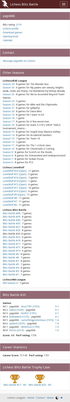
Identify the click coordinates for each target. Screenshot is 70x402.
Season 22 (8, 104)
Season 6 (8, 162)
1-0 (57, 320)
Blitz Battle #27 (11, 226)
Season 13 (8, 138)
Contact (40, 397)
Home (30, 397)
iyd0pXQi (35, 107)
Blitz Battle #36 (11, 220)
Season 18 (8, 118)
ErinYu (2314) (16, 330)
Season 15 (8, 131)
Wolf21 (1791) (29, 313)
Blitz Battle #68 (11, 213)
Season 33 (8, 87)
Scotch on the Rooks (40, 152)
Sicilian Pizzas (36, 158)
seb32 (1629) (16, 309)
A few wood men (39, 121)
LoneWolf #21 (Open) (15, 174)
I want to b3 (37, 114)
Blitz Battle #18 (11, 240)
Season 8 (8, 155)
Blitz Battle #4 (11, 267)
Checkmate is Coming (42, 148)
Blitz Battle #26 (11, 230)
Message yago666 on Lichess (19, 60)
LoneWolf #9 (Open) (14, 194)
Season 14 (8, 135)
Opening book (10, 36)
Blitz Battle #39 (11, 216)
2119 (18, 24)
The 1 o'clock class (40, 145)
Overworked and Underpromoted (47, 155)
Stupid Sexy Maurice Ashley (45, 131)
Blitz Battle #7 (11, 260)
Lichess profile (11, 28)
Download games (12, 32)
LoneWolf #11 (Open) (15, 187)
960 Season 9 (10, 283)
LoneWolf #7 (10, 201)
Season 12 (8, 141)
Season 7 (8, 158)
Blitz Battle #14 (11, 250)
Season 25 (8, 94)
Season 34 (8, 84)
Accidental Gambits (41, 135)
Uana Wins (36, 111)
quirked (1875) (17, 323)
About (50, 397)
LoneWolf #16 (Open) (15, 177)
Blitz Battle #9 (11, 254)
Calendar (7, 40)
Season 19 (8, 114)
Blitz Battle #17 (11, 243)
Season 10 (8, 148)
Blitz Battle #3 (11, 271)
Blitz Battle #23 (11, 237)
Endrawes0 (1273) (19, 316)
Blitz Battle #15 (11, 247)
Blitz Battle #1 (11, 274)
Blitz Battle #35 (11, 223)
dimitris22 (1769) (30, 326)
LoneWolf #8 (10, 198)
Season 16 (8, 124)
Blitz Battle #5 (11, 264)
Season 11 (8, 145)
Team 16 (35, 138)
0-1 (57, 306)
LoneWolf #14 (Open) (15, 181)
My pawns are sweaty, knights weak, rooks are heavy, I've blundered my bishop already (34, 89)
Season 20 (8, 111)
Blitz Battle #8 (11, 257)
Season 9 (8, 152)
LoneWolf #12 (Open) (15, 184)
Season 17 (8, 121)
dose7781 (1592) (30, 306)
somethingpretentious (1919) (37, 320)
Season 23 (8, 101)
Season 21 (8, 107)
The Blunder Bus (39, 84)
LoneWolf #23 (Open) (15, 170)
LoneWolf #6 (10, 204)
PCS (31, 162)
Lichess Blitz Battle (24, 4)
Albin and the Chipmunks (43, 104)
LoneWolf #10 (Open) (15, 191)
